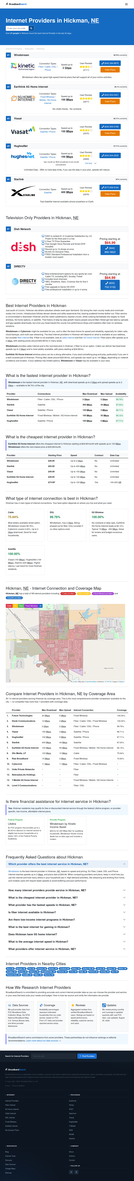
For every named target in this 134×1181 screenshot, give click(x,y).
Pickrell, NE (93, 972)
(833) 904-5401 (111, 94)
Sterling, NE (104, 972)
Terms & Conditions (18, 1086)
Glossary (8, 1160)
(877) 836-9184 (111, 187)
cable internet (68, 337)
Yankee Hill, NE (88, 968)
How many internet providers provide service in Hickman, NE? (47, 890)
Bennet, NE (53, 968)
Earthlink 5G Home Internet (20, 415)
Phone (48, 69)
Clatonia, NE (62, 972)
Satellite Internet (11, 1126)
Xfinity (71, 1105)
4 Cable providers (68, 593)
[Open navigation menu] (126, 4)
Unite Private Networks (23, 769)
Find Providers (88, 1056)
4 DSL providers (84, 593)
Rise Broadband (20, 758)
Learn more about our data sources (42, 1040)
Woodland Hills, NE (48, 972)
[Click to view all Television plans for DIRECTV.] (24, 281)
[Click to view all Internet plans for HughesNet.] (23, 155)
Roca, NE (10, 968)
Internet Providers (12, 1100)
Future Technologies (22, 715)
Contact (72, 1160)
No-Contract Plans (12, 1130)
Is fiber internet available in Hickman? (32, 912)
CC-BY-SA (108, 681)
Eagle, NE (82, 972)
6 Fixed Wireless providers (103, 593)
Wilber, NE (38, 975)
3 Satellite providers (14, 598)
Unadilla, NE (27, 975)
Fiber (40, 66)
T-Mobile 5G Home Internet (25, 780)
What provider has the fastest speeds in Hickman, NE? (42, 905)
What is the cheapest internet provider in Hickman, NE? (43, 897)
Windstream (13, 399)
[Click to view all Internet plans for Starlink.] (23, 190)
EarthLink (72, 1100)
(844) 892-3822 (110, 250)
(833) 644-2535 (111, 155)
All (40, 605)
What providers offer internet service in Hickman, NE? (42, 949)
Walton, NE (122, 968)
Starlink (10, 404)
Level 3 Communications (24, 785)
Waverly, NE (49, 975)
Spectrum (72, 1113)
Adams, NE (111, 968)
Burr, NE (115, 972)
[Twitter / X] (76, 1172)
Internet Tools (10, 1156)
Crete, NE (73, 972)
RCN (71, 1130)
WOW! (71, 1134)
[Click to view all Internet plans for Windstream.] (23, 66)
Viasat (10, 410)
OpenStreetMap (91, 681)
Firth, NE (31, 968)
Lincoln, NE (100, 968)
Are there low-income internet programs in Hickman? (41, 919)
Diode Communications (23, 720)
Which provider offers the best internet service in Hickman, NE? (48, 864)
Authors (72, 1156)
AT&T (71, 1109)
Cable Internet (10, 1113)
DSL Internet (10, 1117)
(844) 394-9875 (111, 63)
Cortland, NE (64, 968)
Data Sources (10, 1164)
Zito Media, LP (19, 753)
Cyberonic (17, 763)
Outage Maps (10, 1168)
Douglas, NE (11, 972)
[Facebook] (71, 1172)
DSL (54, 66)
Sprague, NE (21, 968)
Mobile (43, 99)
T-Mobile (72, 1126)
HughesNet (12, 420)
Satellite (44, 131)
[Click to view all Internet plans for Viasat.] (23, 129)
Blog (7, 1151)
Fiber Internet (10, 1105)
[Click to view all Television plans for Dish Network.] (24, 246)
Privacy (7, 1086)
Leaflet (75, 681)
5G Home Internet (50, 101)
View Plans (110, 69)
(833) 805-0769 (111, 126)
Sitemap (8, 1172)
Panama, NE (41, 968)
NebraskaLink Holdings (23, 774)
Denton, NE (22, 972)
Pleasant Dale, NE (13, 975)
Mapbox (121, 681)
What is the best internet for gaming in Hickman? (39, 927)
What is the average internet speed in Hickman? (38, 941)
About (71, 1151)
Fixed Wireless (47, 96)
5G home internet (92, 337)
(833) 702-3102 (110, 285)
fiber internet (23, 337)
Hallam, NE (76, 968)
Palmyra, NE (34, 972)
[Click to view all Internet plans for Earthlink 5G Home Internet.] (23, 98)
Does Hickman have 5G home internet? (32, 934)
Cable (48, 66)
